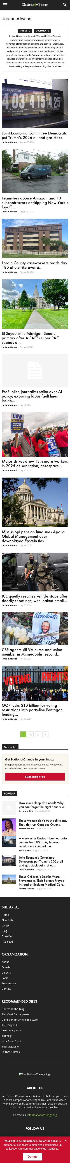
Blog (4, 931)
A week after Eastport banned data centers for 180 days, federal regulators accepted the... (43, 842)
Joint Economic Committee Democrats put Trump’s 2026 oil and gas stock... (34, 135)
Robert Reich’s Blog (13, 1009)
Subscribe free (35, 776)
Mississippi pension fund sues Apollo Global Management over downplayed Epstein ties (33, 536)
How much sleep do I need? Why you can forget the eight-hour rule (41, 805)
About (5, 962)
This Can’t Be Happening (16, 1014)
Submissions (9, 983)
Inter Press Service (12, 1041)
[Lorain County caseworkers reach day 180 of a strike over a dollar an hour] (35, 238)
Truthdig (6, 1035)
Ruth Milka (25, 850)
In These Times (11, 1052)
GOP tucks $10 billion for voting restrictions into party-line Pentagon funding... (32, 710)
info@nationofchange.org (42, 1115)
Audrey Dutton (26, 888)
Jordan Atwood (9, 142)
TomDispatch (10, 1025)
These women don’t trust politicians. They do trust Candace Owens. (43, 822)
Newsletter (8, 920)
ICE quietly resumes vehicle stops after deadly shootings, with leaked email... (34, 598)
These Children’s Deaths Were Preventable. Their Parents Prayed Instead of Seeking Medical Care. (41, 880)
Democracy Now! (12, 1030)
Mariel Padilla (26, 828)
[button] (65, 5)
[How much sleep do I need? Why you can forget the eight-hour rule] (9, 808)
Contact (6, 988)
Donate (6, 967)
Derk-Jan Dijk (26, 811)
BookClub (7, 936)
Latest (5, 925)
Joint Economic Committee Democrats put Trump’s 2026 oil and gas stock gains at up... (41, 861)
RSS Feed (7, 941)
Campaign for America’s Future (20, 1019)
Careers (6, 972)
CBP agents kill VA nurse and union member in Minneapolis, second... (32, 651)
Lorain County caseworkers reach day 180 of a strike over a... (34, 265)
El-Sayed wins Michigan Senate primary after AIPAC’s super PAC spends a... (30, 338)
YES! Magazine (10, 1046)
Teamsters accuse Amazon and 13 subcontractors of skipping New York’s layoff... (35, 202)
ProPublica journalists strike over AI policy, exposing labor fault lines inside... (32, 396)
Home (5, 914)
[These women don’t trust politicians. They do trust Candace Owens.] (9, 828)
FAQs (5, 978)
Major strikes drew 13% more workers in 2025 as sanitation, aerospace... (35, 463)
